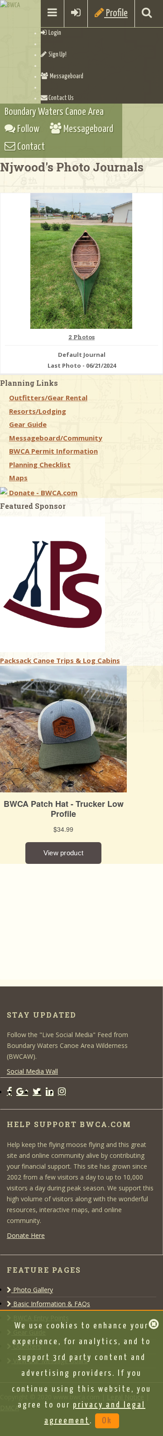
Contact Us (61, 98)
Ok (107, 1421)
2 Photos (81, 337)
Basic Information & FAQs (50, 1303)
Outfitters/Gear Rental (48, 397)
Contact (30, 147)
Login (54, 33)
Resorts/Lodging (37, 411)
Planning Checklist (40, 464)
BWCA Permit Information (53, 450)
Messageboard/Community (55, 437)
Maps (18, 477)
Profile (116, 13)
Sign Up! (57, 55)
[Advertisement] (68, 920)
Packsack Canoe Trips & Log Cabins (60, 660)
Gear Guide (28, 424)
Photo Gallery (32, 1289)
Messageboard (65, 76)
